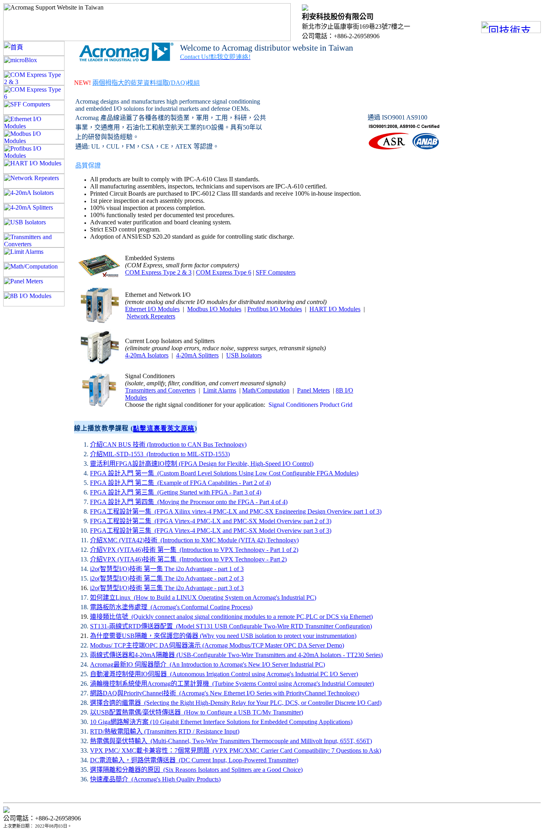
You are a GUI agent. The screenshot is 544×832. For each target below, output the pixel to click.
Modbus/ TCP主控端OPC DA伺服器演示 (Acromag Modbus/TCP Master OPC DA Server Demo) (217, 645)
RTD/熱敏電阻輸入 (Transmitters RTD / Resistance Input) (164, 731)
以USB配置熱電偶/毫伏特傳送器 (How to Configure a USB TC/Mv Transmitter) (196, 712)
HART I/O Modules (334, 309)
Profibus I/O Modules (274, 309)
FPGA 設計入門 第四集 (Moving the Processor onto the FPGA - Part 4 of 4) (189, 501)
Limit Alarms (219, 390)
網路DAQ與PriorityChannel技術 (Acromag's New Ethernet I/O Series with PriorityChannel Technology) (224, 693)
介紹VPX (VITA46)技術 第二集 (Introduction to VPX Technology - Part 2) (188, 559)
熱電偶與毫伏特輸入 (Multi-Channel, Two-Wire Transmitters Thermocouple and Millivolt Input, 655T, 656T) (231, 741)
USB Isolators (244, 355)
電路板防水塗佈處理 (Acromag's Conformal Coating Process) (171, 607)
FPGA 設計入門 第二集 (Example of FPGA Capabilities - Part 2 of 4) (180, 482)
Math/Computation (266, 390)
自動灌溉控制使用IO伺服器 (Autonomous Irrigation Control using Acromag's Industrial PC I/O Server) (224, 674)
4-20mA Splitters (197, 355)
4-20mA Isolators (146, 355)
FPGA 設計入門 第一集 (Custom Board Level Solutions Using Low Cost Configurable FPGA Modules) (224, 473)
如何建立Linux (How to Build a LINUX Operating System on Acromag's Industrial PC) (203, 597)
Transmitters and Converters (160, 390)
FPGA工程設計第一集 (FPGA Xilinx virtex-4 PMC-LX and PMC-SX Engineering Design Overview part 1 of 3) (236, 511)
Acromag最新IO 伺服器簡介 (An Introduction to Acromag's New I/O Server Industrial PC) (207, 664)
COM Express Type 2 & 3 (158, 272)
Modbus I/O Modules (214, 309)
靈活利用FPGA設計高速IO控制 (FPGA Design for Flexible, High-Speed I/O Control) (201, 463)
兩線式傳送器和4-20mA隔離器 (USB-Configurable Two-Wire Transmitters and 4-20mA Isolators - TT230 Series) (236, 654)
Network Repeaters (151, 316)
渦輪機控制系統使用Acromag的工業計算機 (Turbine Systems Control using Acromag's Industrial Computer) (232, 683)
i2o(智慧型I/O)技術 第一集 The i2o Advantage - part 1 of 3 (167, 568)
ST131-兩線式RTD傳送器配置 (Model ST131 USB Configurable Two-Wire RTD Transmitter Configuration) (231, 626)
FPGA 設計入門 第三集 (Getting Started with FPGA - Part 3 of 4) (175, 492)
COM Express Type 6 (223, 272)
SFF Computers (275, 272)
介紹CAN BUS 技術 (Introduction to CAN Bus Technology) (168, 444)
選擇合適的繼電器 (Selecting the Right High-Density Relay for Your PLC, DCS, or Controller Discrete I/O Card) (236, 702)
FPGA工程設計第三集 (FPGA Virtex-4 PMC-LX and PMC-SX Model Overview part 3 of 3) (210, 530)
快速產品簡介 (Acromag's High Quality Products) (155, 779)
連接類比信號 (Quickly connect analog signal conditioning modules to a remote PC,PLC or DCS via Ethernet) (231, 616)
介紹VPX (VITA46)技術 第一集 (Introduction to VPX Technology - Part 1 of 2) (194, 549)
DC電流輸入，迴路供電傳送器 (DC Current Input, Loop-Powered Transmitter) (194, 760)
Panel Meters (313, 390)
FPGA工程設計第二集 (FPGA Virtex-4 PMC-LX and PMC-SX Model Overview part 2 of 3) (210, 521)
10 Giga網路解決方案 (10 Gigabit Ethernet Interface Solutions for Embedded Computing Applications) (221, 721)
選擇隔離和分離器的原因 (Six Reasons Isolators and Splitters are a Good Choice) (196, 769)
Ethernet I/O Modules (152, 309)
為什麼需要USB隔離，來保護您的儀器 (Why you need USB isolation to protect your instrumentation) (223, 635)
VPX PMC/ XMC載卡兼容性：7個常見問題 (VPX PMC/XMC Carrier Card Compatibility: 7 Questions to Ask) (235, 750)
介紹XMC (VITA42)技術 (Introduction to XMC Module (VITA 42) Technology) (194, 540)
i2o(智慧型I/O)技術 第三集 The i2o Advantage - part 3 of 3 (167, 588)
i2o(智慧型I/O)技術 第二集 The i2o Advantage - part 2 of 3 (167, 578)
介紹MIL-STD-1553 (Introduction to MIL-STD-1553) (160, 454)
